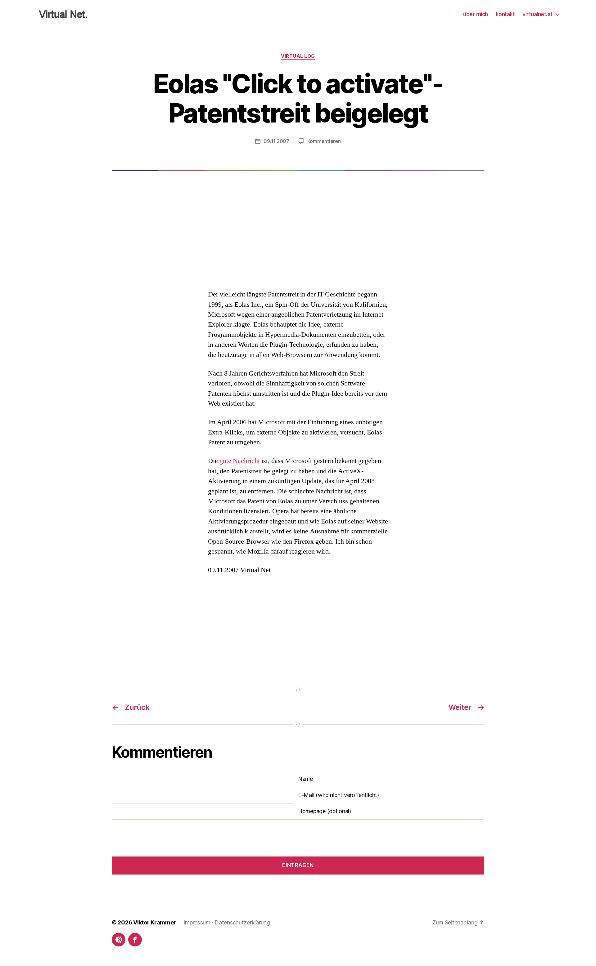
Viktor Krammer (154, 922)
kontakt (505, 14)
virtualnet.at (537, 14)
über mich (475, 14)
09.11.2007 (276, 141)
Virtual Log (298, 56)
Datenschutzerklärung (242, 922)
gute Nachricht (239, 460)
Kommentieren (324, 141)
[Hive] (118, 939)
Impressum (196, 922)
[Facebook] (135, 939)
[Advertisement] (298, 239)
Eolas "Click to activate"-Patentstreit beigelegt (298, 98)
